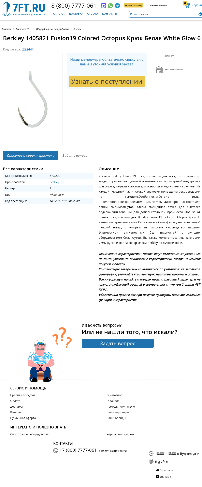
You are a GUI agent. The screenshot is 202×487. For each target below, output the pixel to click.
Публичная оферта (23, 418)
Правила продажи (22, 395)
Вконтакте (167, 470)
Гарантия (113, 401)
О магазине (114, 395)
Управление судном (120, 434)
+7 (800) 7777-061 (78, 450)
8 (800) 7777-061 (74, 5)
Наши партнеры (118, 412)
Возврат (15, 412)
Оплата (92, 13)
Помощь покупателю (121, 406)
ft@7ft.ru (162, 461)
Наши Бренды (116, 418)
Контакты (109, 13)
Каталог (59, 13)
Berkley (54, 182)
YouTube (165, 476)
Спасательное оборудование (30, 434)
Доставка (76, 13)
